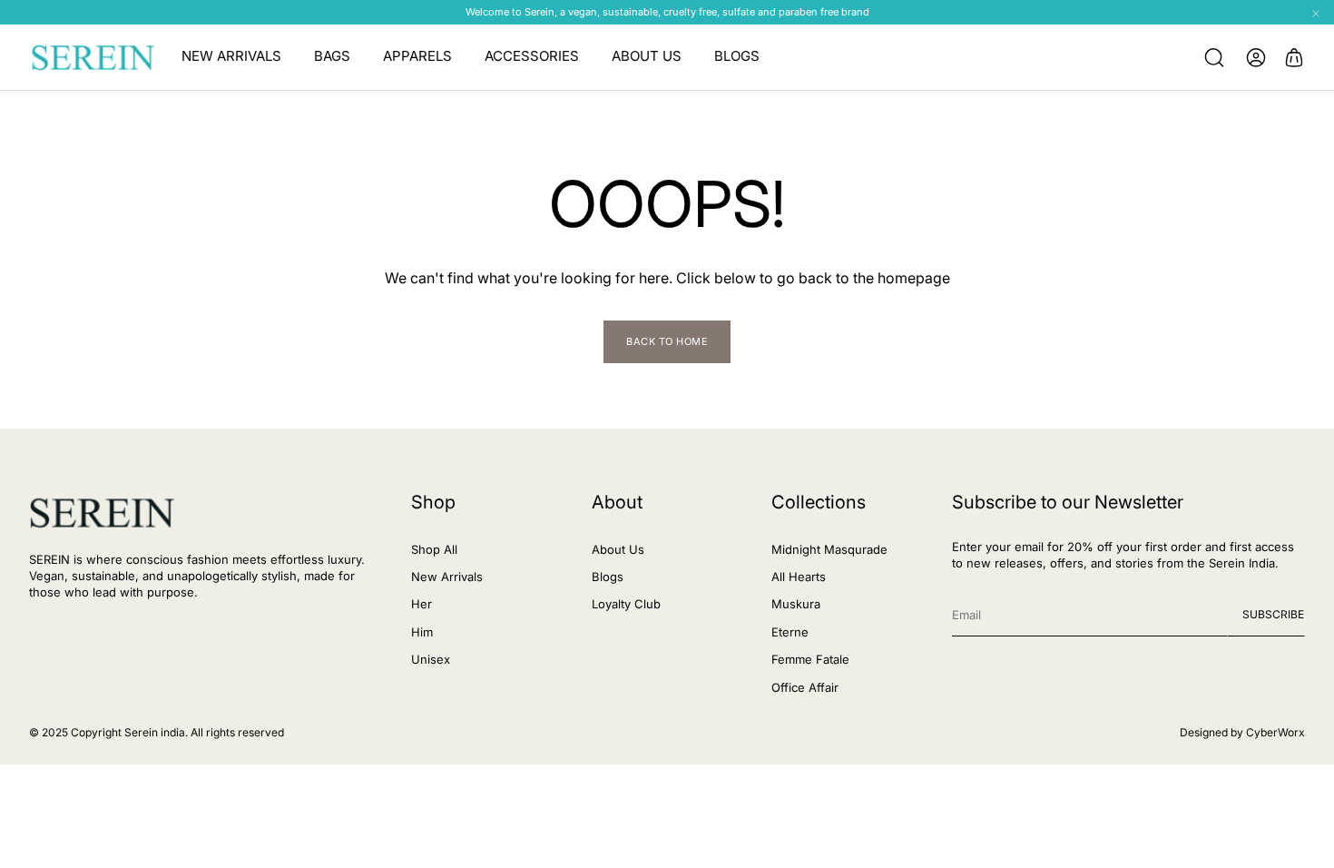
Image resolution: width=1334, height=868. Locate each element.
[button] (1214, 57)
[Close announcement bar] (1315, 13)
